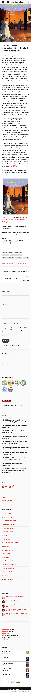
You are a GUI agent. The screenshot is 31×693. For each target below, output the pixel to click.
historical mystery (8, 257)
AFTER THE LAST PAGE (8, 532)
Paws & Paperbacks (7, 579)
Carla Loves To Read (8, 517)
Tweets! (4, 497)
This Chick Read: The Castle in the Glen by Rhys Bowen (15, 426)
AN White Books (6, 513)
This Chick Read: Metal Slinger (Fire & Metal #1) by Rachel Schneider (15, 448)
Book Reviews (20, 596)
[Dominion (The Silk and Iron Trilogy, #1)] (27, 660)
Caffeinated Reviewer (8, 572)
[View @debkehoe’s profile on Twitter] (6, 486)
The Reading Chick (15, 2)
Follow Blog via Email (10, 323)
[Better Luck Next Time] (27, 653)
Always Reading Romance (9, 524)
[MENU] (3, 2)
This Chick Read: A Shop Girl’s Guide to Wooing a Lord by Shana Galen (14, 459)
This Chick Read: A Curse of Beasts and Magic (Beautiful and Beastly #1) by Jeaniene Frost (14, 470)
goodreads (6, 255)
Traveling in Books (7, 583)
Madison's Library (7, 575)
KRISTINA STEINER (7, 550)
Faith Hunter (5, 546)
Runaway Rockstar (7, 663)
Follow (5, 340)
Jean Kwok (5, 659)
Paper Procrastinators (8, 561)
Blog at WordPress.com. (15, 689)
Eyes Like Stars (6, 669)
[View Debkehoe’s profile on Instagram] (10, 486)
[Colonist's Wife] (27, 677)
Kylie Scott (5, 664)
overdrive (18, 257)
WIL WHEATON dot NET (9, 521)
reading (26, 257)
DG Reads (4, 535)
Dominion (5, 657)
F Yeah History (6, 554)
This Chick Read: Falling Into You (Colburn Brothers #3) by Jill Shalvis (15, 442)
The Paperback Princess (9, 564)
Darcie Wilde (18, 252)
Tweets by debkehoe (8, 501)
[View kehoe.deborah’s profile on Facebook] (3, 486)
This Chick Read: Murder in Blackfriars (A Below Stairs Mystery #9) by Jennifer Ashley (15, 421)
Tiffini (7, 601)
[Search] (27, 2)
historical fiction (16, 255)
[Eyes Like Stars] (27, 672)
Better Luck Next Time (9, 652)
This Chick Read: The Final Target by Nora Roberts (13, 464)
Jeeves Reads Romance (8, 528)
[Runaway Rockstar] (27, 666)
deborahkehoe (22, 263)
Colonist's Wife (7, 674)
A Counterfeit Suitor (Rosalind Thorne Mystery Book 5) (14, 219)
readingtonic (5, 557)
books (11, 252)
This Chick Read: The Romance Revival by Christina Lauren (14, 432)
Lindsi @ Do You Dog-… (12, 609)
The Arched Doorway (8, 568)
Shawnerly (9, 605)
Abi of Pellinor (6, 539)
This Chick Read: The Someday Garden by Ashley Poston (14, 453)
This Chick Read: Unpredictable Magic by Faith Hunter (14, 437)
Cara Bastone (5, 653)
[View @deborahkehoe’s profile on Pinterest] (13, 486)
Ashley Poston (5, 670)
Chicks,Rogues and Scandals (10, 543)
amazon (5, 252)
